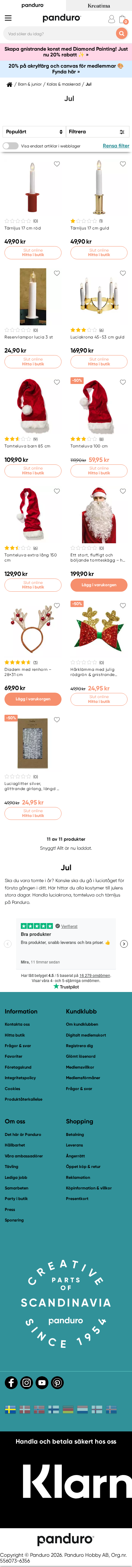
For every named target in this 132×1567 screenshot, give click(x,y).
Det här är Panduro (23, 1134)
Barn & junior (30, 84)
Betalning (75, 1134)
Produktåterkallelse (23, 1099)
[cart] (122, 19)
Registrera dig (79, 1045)
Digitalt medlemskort (86, 1035)
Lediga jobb (16, 1177)
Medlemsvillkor (80, 1067)
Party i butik (16, 1198)
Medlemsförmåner (83, 1077)
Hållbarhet (15, 1145)
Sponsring (14, 1220)
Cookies (12, 1089)
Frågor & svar (18, 1045)
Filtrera (77, 132)
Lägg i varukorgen (99, 584)
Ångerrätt (75, 1156)
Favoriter (13, 1056)
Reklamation (78, 1177)
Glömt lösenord (80, 1056)
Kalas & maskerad (63, 84)
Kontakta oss (17, 1024)
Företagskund (18, 1067)
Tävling (11, 1166)
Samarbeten (16, 1188)
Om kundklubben (82, 1024)
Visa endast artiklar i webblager (50, 146)
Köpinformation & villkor (89, 1188)
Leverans (74, 1145)
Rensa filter (116, 146)
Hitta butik (15, 1035)
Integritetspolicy (20, 1077)
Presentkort (77, 1198)
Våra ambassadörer (24, 1156)
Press (10, 1209)
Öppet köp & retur (83, 1166)
